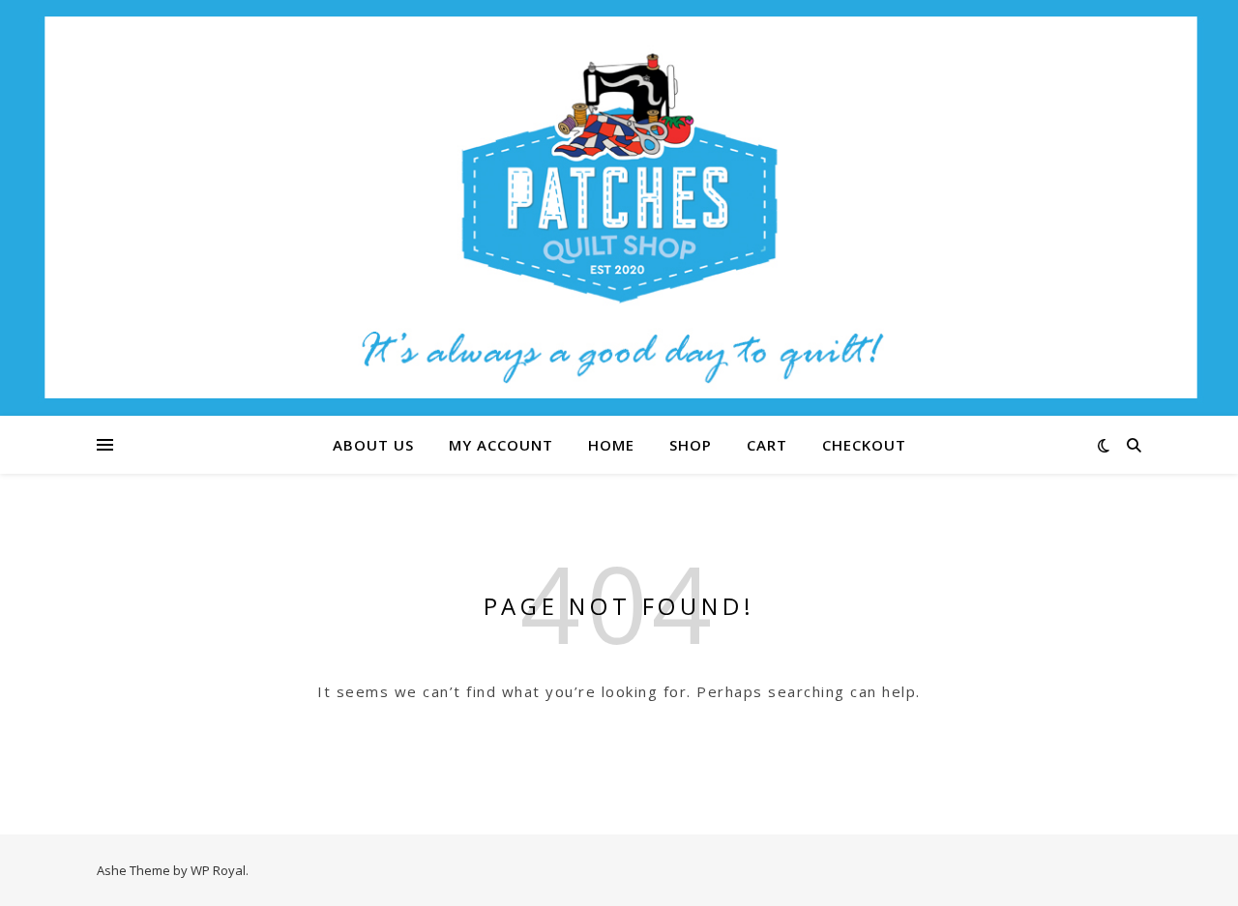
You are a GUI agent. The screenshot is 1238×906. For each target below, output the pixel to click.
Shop (690, 444)
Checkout (864, 444)
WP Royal (218, 870)
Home (611, 444)
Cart (767, 444)
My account (501, 444)
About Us (373, 444)
